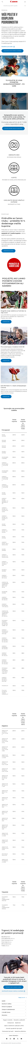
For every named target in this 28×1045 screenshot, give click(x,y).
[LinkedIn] (14, 1038)
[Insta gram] (10, 1038)
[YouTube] (21, 1038)
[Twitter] (17, 1038)
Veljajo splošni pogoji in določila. (13, 128)
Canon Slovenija (13, 1035)
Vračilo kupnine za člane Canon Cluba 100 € (23, 719)
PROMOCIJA (4, 10)
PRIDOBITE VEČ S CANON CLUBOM (13, 987)
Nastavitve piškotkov (20, 1031)
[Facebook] (6, 1038)
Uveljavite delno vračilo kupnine (12, 50)
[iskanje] (2, 2)
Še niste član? (5, 214)
